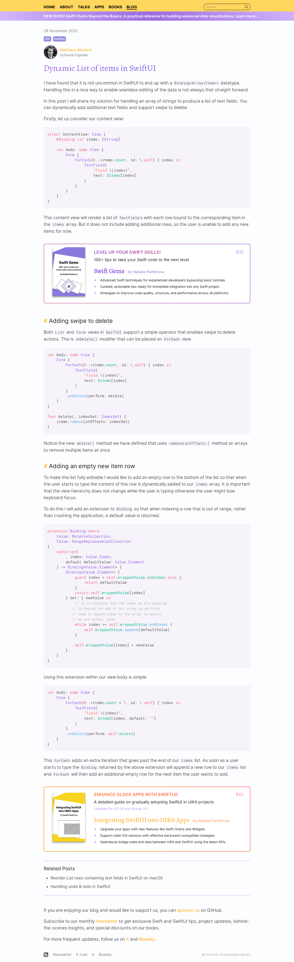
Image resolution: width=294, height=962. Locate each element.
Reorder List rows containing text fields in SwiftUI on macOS (107, 877)
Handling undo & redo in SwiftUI (80, 886)
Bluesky (147, 939)
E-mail (81, 954)
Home (49, 7)
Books (115, 7)
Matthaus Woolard (75, 50)
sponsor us (188, 910)
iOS (47, 39)
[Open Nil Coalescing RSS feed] (46, 954)
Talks (84, 7)
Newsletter (62, 954)
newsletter (107, 921)
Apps (99, 7)
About (66, 7)
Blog (132, 7)
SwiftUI (59, 39)
